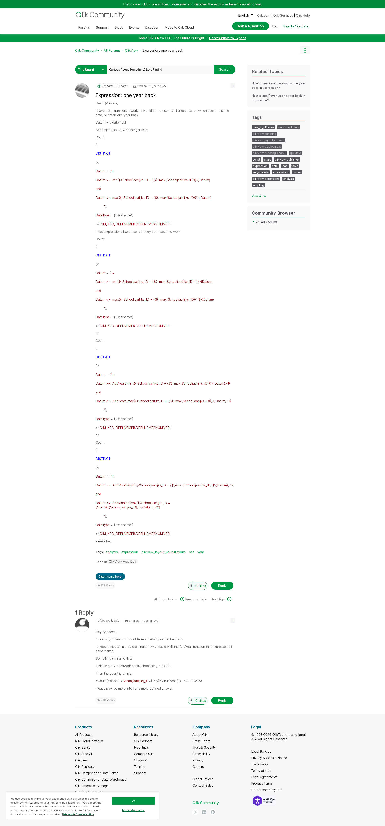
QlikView (131, 50)
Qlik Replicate (85, 767)
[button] (232, 85)
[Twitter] (195, 812)
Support (140, 773)
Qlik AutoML (84, 754)
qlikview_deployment (267, 146)
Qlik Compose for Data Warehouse (100, 779)
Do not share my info (267, 790)
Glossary (140, 760)
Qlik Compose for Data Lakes (96, 773)
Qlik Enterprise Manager (92, 786)
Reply (222, 586)
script (256, 159)
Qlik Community (87, 50)
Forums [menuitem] (84, 27)
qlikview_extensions (266, 178)
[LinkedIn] (204, 812)
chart (267, 159)
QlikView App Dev (122, 561)
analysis (112, 552)
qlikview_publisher (287, 159)
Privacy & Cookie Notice (269, 758)
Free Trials (141, 747)
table (295, 166)
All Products (83, 735)
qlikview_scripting (264, 133)
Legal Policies (261, 751)
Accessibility (201, 754)
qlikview (295, 153)
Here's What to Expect (227, 38)
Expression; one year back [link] (162, 50)
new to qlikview (288, 127)
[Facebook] (213, 812)
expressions (281, 172)
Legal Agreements (264, 777)
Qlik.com (263, 15)
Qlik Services (283, 15)
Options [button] (305, 50)
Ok (133, 800)
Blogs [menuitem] (118, 27)
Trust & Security (204, 747)
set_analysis (260, 172)
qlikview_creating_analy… (269, 153)
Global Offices (202, 779)
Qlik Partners (143, 741)
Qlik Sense (83, 747)
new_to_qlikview (263, 127)
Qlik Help (303, 15)
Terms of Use (261, 771)
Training (139, 767)
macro (297, 172)
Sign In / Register (296, 26)
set (191, 552)
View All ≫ (259, 196)
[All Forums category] (254, 222)
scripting (258, 185)
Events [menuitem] (134, 27)
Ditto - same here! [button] (110, 576)
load (285, 166)
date (275, 166)
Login (174, 4)
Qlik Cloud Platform (89, 741)
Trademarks (259, 764)
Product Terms (262, 783)
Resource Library (146, 735)
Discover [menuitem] (152, 27)
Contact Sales (202, 785)
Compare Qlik (143, 754)
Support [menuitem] (102, 27)
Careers (198, 767)
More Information (133, 810)
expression (129, 552)
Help (275, 26)
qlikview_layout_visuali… (268, 140)
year (200, 552)
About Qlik (199, 735)
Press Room (201, 741)
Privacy (197, 760)
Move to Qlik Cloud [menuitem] (179, 27)
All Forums (112, 50)
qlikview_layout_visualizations (164, 552)
